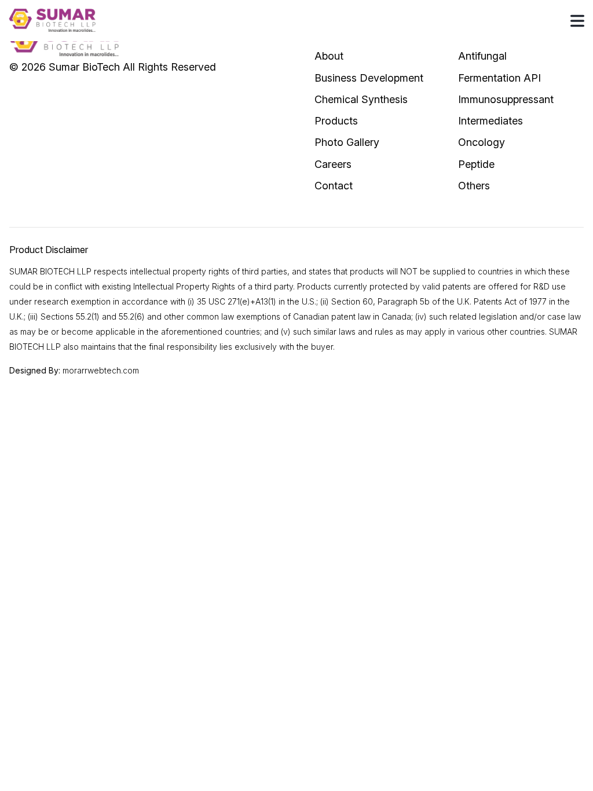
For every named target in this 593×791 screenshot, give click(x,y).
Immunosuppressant (506, 99)
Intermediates (490, 121)
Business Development (368, 78)
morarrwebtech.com (101, 370)
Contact (333, 186)
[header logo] (52, 20)
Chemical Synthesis (361, 99)
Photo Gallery (346, 142)
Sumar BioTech (84, 67)
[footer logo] (64, 41)
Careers (333, 164)
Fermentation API (499, 78)
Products (336, 121)
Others (474, 186)
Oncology (481, 142)
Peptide (476, 164)
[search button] (577, 20)
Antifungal (482, 56)
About (328, 56)
